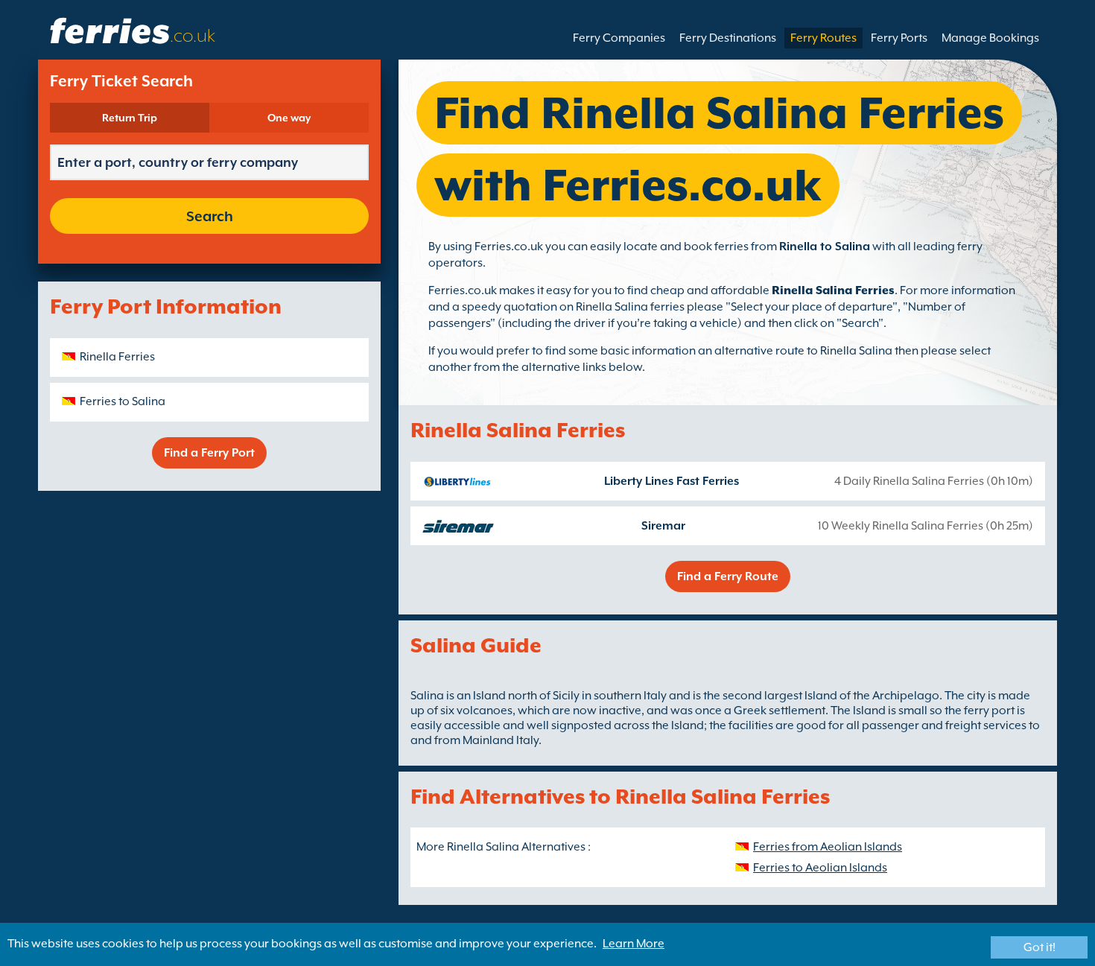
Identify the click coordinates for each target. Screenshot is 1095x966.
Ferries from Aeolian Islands (827, 847)
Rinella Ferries (117, 356)
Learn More (633, 943)
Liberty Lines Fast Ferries (671, 481)
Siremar (663, 526)
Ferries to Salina (122, 401)
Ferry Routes (823, 38)
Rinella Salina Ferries (833, 290)
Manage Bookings (990, 38)
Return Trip (129, 118)
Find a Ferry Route (727, 576)
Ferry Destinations (727, 38)
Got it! (1039, 947)
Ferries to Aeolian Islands (820, 867)
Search (209, 216)
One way (289, 118)
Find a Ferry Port (209, 453)
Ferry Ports (899, 38)
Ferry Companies (619, 38)
